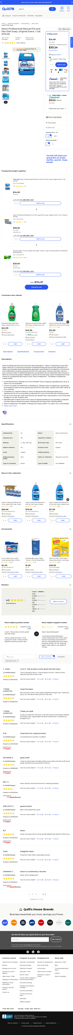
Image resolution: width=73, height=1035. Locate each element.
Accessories (39, 352)
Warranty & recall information (7, 983)
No (48, 679)
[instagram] (27, 951)
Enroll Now (53, 50)
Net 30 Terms (24, 974)
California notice (37, 1023)
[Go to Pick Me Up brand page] (22, 923)
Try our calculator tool (55, 86)
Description (8, 352)
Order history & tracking (9, 962)
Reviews (52, 352)
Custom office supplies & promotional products (28, 978)
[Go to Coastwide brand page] (13, 923)
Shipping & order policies (10, 979)
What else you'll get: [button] (56, 108)
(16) (33, 602)
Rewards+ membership (27, 962)
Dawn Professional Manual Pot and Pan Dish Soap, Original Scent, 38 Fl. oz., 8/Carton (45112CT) (35, 503)
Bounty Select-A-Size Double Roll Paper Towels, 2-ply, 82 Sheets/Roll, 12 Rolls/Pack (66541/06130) (40, 251)
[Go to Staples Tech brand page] (50, 923)
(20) (33, 598)
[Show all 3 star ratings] (42, 600)
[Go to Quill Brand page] (4, 923)
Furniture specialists (26, 990)
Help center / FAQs (8, 976)
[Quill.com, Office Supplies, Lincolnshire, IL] (7, 1017)
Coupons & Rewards (19, 15)
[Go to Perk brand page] (31, 923)
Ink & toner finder (42, 965)
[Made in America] (5, 412)
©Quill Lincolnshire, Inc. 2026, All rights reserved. (27, 1016)
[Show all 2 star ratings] (42, 604)
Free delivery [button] (30, 339)
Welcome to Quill (60, 962)
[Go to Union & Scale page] (59, 923)
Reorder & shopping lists (45, 962)
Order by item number (44, 971)
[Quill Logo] (8, 9)
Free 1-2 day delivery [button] (9, 334)
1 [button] (47, 144)
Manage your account (9, 968)
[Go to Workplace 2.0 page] (68, 923)
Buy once (53, 34)
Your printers (41, 968)
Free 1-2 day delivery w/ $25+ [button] (58, 337)
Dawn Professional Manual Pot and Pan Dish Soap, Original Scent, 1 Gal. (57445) (39, 180)
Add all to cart (36, 287)
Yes (40, 679)
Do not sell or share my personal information (33, 1026)
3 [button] (35, 894)
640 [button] (55, 136)
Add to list (51, 127)
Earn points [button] (64, 29)
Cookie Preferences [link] (51, 1023)
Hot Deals (30, 15)
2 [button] (32, 894)
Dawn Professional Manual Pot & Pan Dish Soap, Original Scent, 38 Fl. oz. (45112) (59, 503)
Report (56, 679)
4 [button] (52, 144)
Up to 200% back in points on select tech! (51, 2)
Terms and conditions (27, 944)
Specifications (23, 352)
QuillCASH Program (26, 968)
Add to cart (61, 65)
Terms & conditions (13, 1023)
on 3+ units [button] (34, 334)
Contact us (5, 992)
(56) (33, 611)
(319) (34, 594)
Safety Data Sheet (10, 406)
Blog (56, 965)
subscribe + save (25, 971)
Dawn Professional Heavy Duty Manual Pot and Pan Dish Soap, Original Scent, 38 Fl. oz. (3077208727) (59, 324)
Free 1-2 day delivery (54, 117)
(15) (33, 607)
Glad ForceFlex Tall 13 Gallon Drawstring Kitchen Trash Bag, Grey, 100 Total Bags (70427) (59, 559)
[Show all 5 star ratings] (41, 591)
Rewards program (25, 965)
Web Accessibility (60, 976)
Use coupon (56, 939)
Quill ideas (23, 998)
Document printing (26, 982)
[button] (72, 2)
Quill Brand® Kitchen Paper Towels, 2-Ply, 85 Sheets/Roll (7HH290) (34, 559)
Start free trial (63, 78)
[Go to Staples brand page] (41, 923)
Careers (57, 973)
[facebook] (38, 951)
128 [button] (48, 136)
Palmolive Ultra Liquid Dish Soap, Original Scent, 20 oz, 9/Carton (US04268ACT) (10, 324)
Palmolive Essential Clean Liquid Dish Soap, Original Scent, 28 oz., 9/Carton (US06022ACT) (35, 324)
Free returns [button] (52, 123)
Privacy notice (25, 1023)
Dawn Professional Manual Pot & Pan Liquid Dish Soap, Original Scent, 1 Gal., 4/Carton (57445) (40, 215)
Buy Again (38, 15)
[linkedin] (33, 951)
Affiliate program (25, 1001)
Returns (4, 965)
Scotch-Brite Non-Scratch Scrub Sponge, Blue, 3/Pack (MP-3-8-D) (10, 559)
